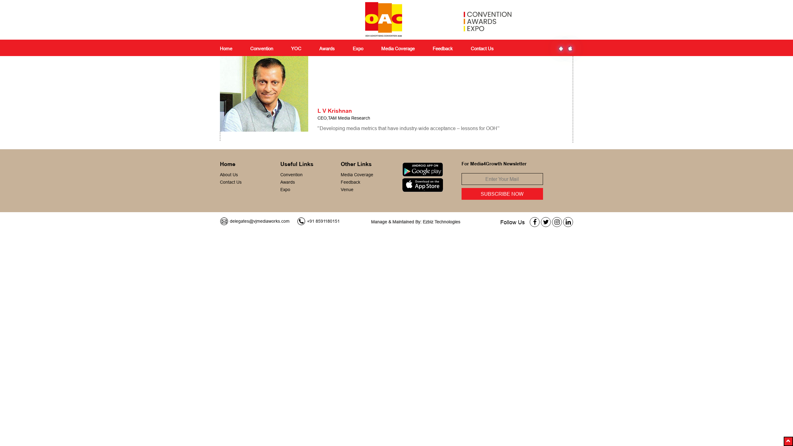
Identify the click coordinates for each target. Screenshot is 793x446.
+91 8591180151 (323, 221)
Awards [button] (327, 48)
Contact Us (482, 48)
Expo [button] (358, 48)
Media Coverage (398, 48)
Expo (285, 189)
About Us (229, 174)
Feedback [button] (443, 48)
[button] (788, 441)
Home (226, 48)
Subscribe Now (502, 194)
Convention (291, 174)
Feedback (350, 182)
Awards (287, 182)
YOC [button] (296, 48)
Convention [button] (261, 48)
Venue (347, 189)
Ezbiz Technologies (441, 221)
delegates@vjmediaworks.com (260, 221)
